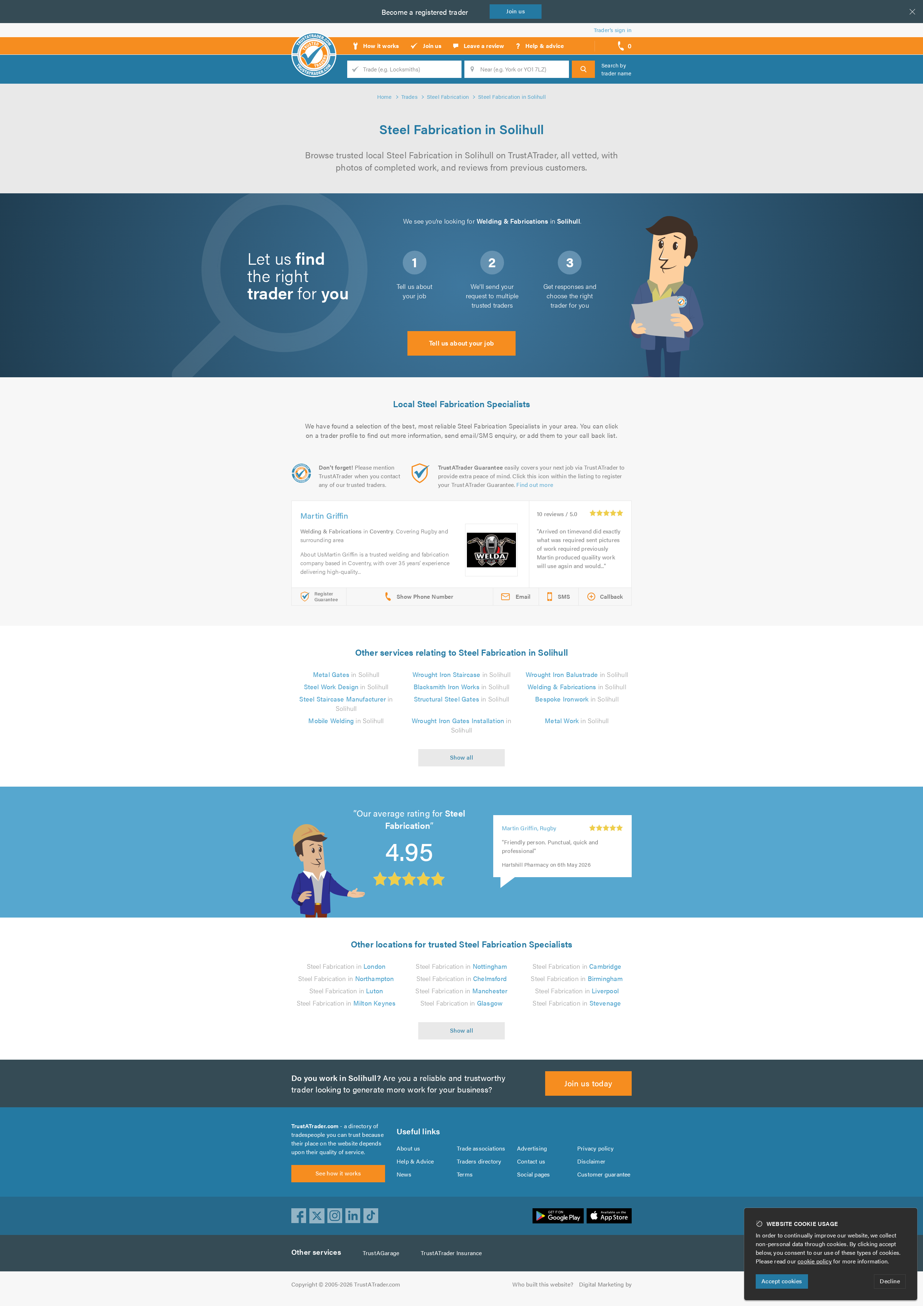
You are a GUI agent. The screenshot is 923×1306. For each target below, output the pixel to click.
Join (515, 11)
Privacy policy (595, 1148)
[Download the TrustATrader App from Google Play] (558, 1215)
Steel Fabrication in (346, 966)
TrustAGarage (381, 1253)
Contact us (531, 1161)
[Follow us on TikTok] (371, 1215)
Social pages (533, 1174)
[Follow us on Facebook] (298, 1215)
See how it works (338, 1173)
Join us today (588, 1083)
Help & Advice (415, 1161)
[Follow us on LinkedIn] (353, 1215)
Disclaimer (591, 1161)
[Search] (583, 69)
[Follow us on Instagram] (335, 1215)
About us (408, 1148)
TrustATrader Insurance (451, 1253)
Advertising (532, 1148)
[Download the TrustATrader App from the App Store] (609, 1215)
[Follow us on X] (316, 1215)
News (404, 1174)
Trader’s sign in (613, 30)
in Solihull (346, 674)
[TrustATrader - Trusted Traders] (313, 43)
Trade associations (481, 1148)
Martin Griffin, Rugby (529, 832)
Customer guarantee (604, 1174)
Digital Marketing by (605, 1284)
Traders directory (479, 1161)
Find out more (534, 484)
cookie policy (815, 1261)
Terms (465, 1174)
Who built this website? (542, 1284)
